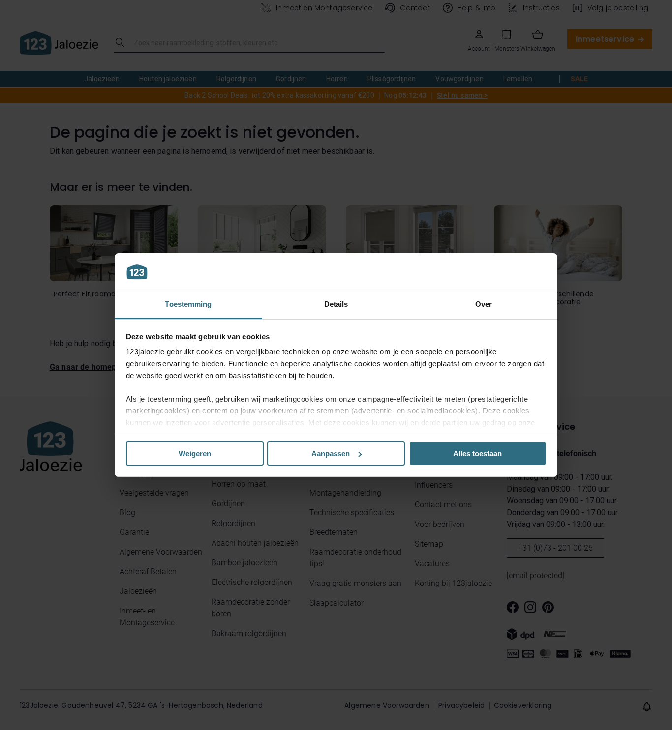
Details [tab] (336, 304)
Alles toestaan (477, 453)
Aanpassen (330, 453)
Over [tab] (483, 304)
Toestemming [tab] (188, 304)
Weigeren (195, 453)
